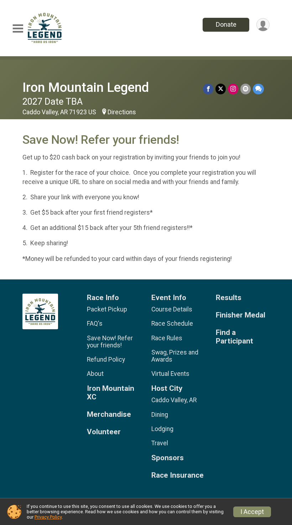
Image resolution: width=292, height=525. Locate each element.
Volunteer (104, 432)
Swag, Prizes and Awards (174, 356)
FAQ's (95, 323)
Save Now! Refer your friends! (110, 342)
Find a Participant (234, 337)
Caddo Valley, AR (174, 400)
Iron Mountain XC (110, 392)
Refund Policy (106, 359)
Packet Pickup (107, 309)
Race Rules (166, 338)
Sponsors (167, 458)
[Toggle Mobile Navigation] (18, 28)
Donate (226, 24)
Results (228, 298)
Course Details (171, 309)
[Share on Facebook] (208, 89)
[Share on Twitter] (220, 89)
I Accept (252, 511)
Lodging (162, 428)
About (95, 373)
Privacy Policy (48, 517)
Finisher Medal (240, 315)
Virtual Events (170, 373)
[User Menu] (263, 24)
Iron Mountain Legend (85, 87)
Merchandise (109, 414)
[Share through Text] (258, 89)
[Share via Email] (245, 89)
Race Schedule (172, 323)
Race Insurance (177, 475)
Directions (122, 112)
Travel (159, 443)
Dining (159, 414)
